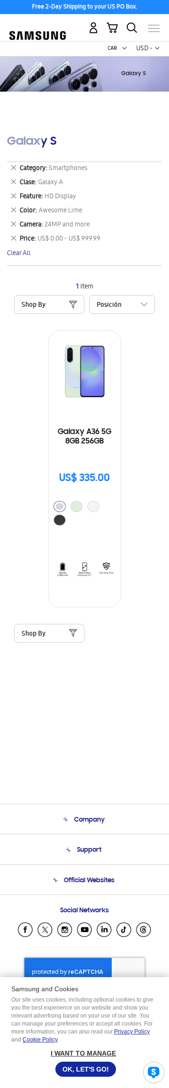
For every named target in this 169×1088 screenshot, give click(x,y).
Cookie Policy (40, 1039)
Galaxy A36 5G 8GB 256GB (84, 437)
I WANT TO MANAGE (83, 1053)
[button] (124, 48)
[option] (60, 506)
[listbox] (85, 514)
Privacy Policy (132, 1031)
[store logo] (37, 24)
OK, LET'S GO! (85, 1069)
